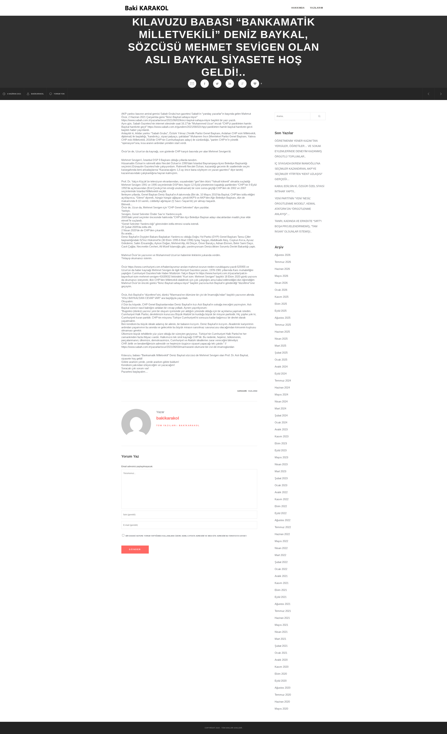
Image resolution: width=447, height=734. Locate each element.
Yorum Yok (59, 94)
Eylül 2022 (281, 513)
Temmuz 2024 (283, 380)
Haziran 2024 (282, 387)
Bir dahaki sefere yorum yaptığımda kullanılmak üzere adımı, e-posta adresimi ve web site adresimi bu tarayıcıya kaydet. (186, 536)
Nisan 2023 (281, 464)
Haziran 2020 (282, 701)
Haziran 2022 (282, 534)
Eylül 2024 (281, 373)
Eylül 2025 (281, 310)
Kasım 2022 (281, 499)
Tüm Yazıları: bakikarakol (178, 425)
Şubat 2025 (281, 352)
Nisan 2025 (281, 338)
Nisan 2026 (281, 282)
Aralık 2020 (281, 659)
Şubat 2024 (281, 415)
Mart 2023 (280, 471)
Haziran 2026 (282, 268)
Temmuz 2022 (283, 527)
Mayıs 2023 (281, 457)
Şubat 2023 (281, 478)
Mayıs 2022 (281, 541)
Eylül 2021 (281, 596)
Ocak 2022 (281, 569)
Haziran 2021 (282, 617)
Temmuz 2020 (283, 694)
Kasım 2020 (281, 666)
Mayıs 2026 (281, 275)
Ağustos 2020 (282, 687)
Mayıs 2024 (281, 394)
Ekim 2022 (281, 506)
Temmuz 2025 (283, 324)
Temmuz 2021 (283, 610)
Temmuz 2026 (283, 261)
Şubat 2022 (281, 562)
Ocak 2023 (281, 485)
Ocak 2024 (281, 422)
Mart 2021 (280, 638)
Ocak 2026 (281, 289)
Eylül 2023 (281, 450)
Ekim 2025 (281, 303)
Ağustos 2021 (282, 603)
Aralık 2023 (281, 429)
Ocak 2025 (281, 359)
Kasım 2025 (281, 296)
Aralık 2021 (281, 575)
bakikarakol (37, 94)
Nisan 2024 (281, 401)
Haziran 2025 (282, 331)
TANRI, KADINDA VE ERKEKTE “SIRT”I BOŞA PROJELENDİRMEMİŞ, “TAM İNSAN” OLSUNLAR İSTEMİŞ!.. (298, 226)
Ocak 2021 (281, 652)
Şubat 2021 (281, 645)
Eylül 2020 (281, 680)
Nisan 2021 (281, 631)
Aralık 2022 (281, 492)
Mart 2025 (280, 345)
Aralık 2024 (281, 366)
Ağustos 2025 (282, 317)
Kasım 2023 (281, 436)
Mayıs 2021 (281, 624)
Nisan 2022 (281, 548)
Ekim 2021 (281, 589)
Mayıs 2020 (281, 708)
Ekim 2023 (281, 443)
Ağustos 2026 (282, 254)
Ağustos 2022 (282, 520)
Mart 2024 (280, 408)
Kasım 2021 (281, 582)
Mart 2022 (280, 555)
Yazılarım (252, 391)
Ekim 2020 (281, 673)
